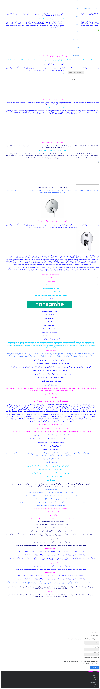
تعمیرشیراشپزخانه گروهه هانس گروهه (82, 344)
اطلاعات (94, 680)
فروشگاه (94, 675)
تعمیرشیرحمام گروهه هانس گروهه (46, 409)
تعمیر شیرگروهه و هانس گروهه (28, 342)
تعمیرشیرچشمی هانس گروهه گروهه (23, 344)
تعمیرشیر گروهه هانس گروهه (80, 407)
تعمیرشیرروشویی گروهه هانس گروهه (52, 345)
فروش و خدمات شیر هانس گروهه (49, 299)
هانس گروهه (45, 311)
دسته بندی (94, 677)
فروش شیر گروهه (89, 342)
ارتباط (95, 684)
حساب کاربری (93, 687)
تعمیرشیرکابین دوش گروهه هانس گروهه (31, 345)
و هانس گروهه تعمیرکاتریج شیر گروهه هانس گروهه (23, 411)
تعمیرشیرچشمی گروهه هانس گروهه (42, 344)
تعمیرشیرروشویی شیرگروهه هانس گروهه (73, 345)
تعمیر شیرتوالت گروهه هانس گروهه (46, 342)
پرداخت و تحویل (92, 682)
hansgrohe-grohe (67, 342)
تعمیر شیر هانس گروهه (49, 329)
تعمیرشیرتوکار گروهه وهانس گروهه (62, 344)
